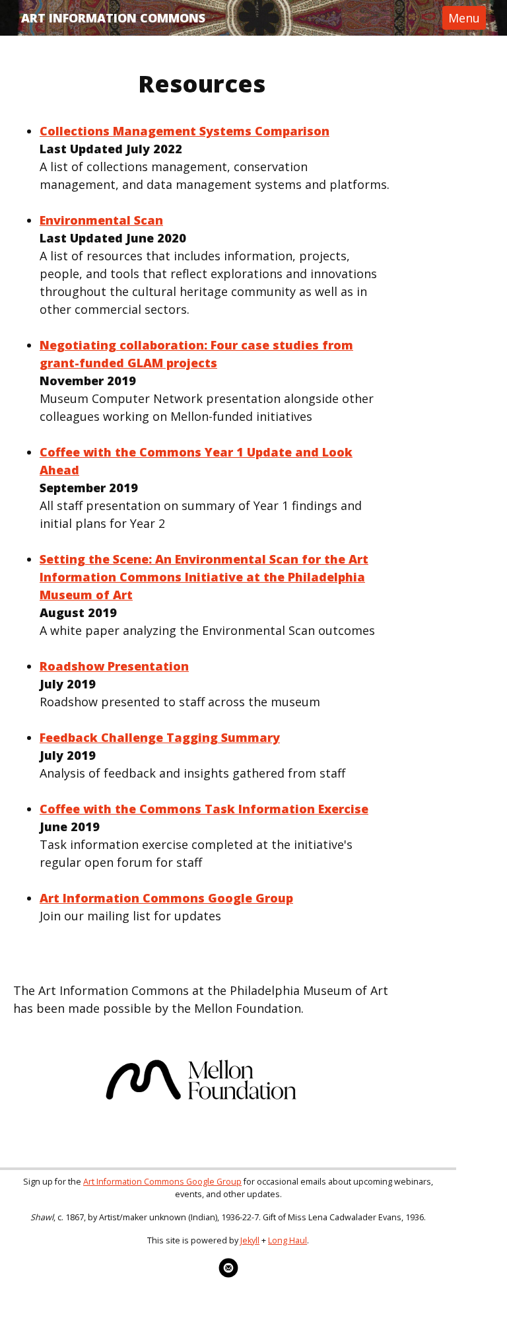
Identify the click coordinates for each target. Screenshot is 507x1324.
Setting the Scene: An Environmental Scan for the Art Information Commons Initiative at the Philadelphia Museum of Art (204, 577)
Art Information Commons (113, 18)
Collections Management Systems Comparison (184, 131)
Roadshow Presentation (114, 666)
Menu (464, 18)
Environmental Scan (101, 220)
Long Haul (287, 1240)
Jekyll (249, 1240)
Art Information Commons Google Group (166, 898)
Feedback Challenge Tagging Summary (160, 737)
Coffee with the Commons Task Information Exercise (204, 809)
